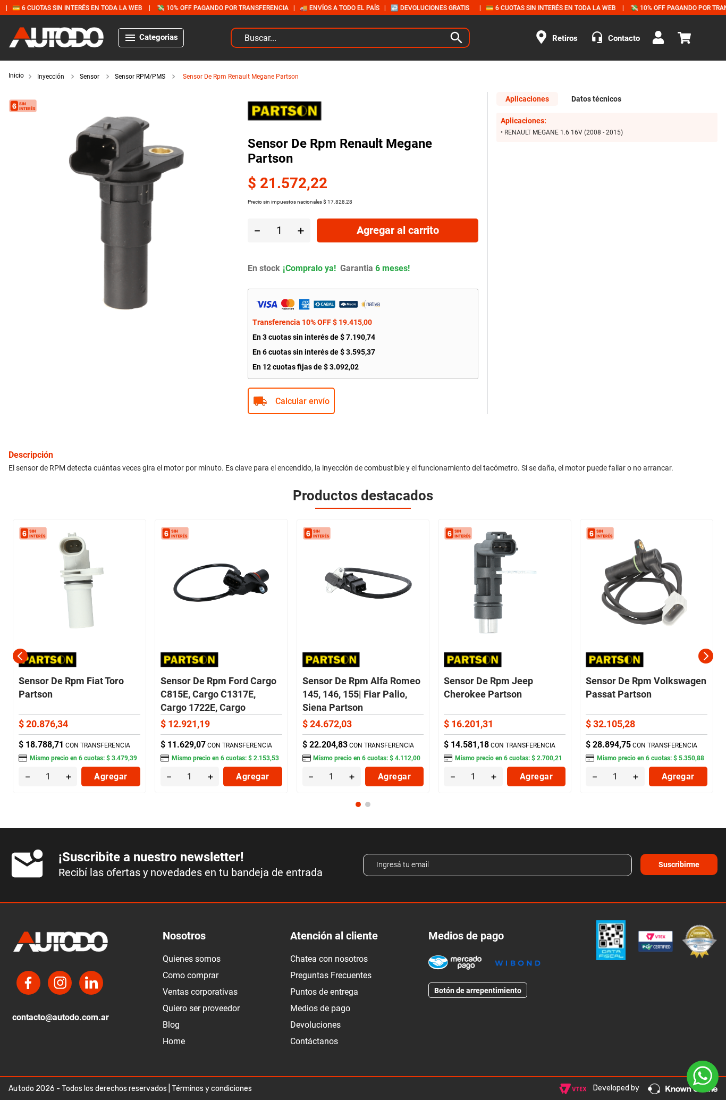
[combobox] (350, 38)
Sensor (89, 76)
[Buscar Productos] (459, 38)
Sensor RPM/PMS (140, 76)
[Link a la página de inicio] (17, 76)
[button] (363, 401)
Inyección (50, 76)
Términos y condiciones (212, 1088)
